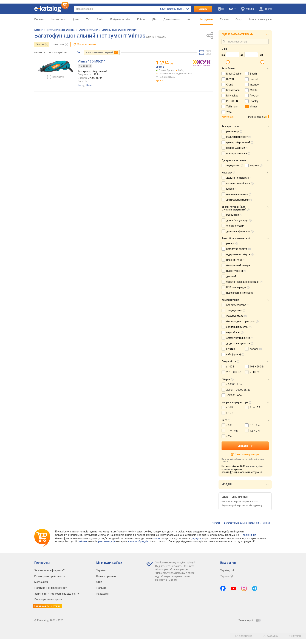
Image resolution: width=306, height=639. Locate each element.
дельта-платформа (237, 177)
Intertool (254, 84)
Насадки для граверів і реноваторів (240, 501)
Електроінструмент (88, 30)
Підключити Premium (47, 606)
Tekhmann (232, 106)
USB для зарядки (236, 287)
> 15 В (229, 413)
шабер (230, 188)
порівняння (249, 535)
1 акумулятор (234, 310)
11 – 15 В (255, 407)
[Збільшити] (55, 66)
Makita (253, 90)
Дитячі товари (171, 19)
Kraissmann (233, 90)
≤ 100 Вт (231, 366)
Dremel (254, 79)
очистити (58, 44)
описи (156, 538)
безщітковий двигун (238, 265)
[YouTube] (233, 588)
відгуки (196, 538)
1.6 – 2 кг (255, 430)
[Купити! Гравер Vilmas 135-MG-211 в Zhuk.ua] (202, 63)
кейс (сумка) (233, 354)
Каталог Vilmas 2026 (233, 466)
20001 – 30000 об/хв (238, 389)
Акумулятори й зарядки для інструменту (242, 505)
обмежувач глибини (238, 337)
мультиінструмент (237, 136)
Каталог (38, 30)
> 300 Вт (254, 372)
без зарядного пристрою (240, 321)
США (99, 582)
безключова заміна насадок (242, 281)
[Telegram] (254, 588)
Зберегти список (86, 44)
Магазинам (41, 582)
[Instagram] (244, 588)
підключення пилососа (239, 292)
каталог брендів (138, 541)
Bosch (253, 73)
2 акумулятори (234, 316)
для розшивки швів (237, 199)
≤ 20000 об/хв (234, 384)
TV (88, 19)
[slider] (228, 62)
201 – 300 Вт (233, 372)
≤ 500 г (230, 425)
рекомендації (106, 541)
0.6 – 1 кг (255, 425)
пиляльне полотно (237, 194)
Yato (229, 112)
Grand (229, 84)
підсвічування (234, 270)
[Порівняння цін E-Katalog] (51, 9)
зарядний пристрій (237, 327)
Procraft (254, 95)
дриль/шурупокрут (237, 220)
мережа (254, 165)
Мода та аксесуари (260, 19)
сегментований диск (238, 183)
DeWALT (231, 79)
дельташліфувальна (238, 231)
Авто (190, 19)
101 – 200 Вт (257, 366)
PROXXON (232, 101)
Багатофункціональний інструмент (119, 30)
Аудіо (100, 19)
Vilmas (40, 44)
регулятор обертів (237, 248)
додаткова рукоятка (238, 343)
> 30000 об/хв (234, 395)
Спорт (239, 19)
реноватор (232, 131)
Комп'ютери (59, 19)
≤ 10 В (229, 407)
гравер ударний (235, 147)
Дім (154, 19)
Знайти (203, 8)
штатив (230, 348)
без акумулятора (236, 305)
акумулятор (233, 165)
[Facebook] (223, 588)
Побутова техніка (120, 19)
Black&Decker (234, 73)
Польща (101, 587)
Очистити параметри (247, 454)
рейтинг (82, 541)
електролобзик (235, 225)
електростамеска (236, 153)
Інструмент (206, 19)
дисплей (231, 276)
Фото (76, 19)
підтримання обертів (238, 254)
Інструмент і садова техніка (61, 30)
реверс (230, 243)
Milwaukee (232, 95)
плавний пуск (234, 259)
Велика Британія (106, 576)
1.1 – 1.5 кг (232, 430)
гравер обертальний (238, 142)
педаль (254, 348)
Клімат (141, 19)
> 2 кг (229, 436)
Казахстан (102, 593)
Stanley (254, 101)
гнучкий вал (85, 66)
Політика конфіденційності (50, 587)
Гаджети (39, 19)
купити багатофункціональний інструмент (242, 470)
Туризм (224, 19)
